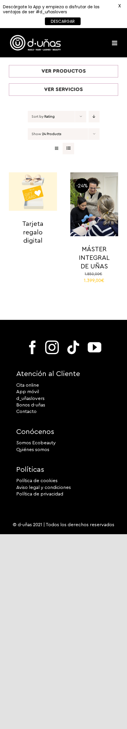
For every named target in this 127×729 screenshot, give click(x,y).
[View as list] (68, 148)
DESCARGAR (63, 21)
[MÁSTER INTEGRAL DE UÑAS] (94, 175)
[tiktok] (73, 347)
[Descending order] (94, 117)
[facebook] (32, 347)
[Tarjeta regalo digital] (33, 175)
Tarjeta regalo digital (32, 232)
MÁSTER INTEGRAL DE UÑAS (94, 257)
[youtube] (94, 347)
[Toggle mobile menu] (115, 43)
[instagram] (52, 347)
